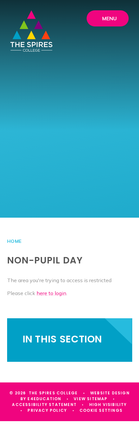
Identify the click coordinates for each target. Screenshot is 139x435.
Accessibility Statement (44, 404)
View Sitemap (90, 398)
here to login (51, 293)
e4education (44, 398)
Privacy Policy (47, 410)
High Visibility (108, 404)
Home (14, 241)
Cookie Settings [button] (101, 410)
